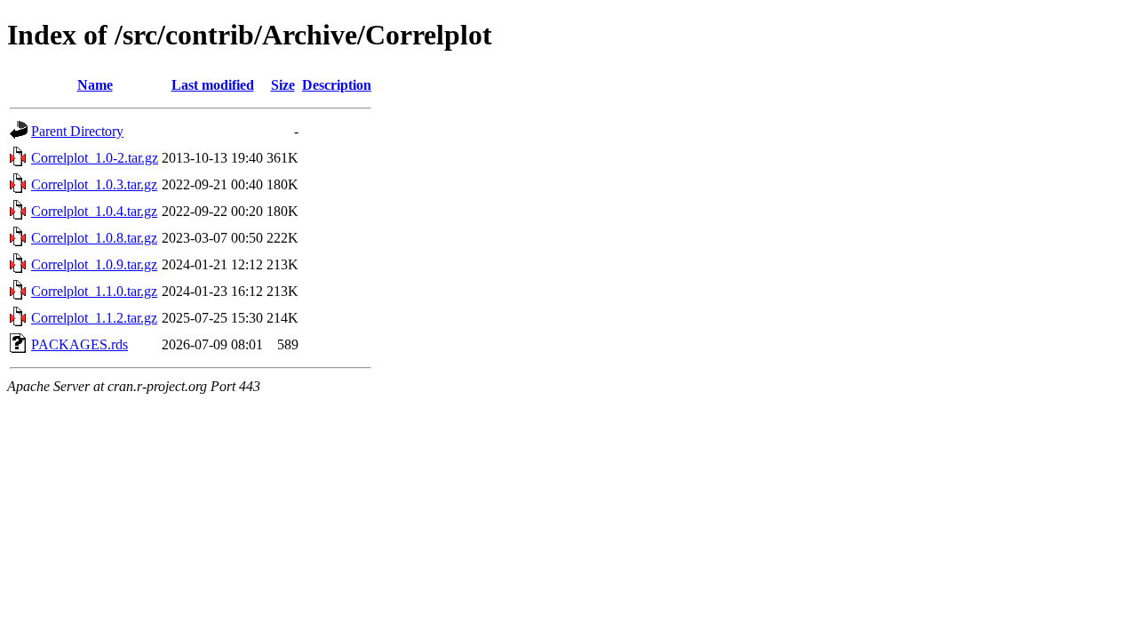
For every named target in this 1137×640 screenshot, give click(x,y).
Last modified (212, 84)
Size (283, 84)
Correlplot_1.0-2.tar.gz (94, 157)
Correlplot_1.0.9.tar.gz (94, 264)
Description (336, 84)
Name (95, 84)
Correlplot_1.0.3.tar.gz (94, 184)
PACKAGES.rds (79, 344)
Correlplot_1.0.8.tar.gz (94, 237)
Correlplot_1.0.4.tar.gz (94, 211)
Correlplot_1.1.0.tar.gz (94, 291)
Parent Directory (77, 131)
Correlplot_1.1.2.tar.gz (94, 317)
